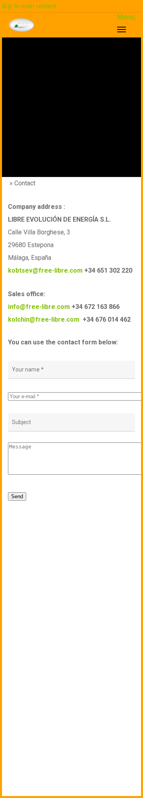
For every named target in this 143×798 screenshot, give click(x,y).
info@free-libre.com (39, 307)
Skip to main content (28, 6)
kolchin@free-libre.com (43, 319)
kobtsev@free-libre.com (45, 270)
